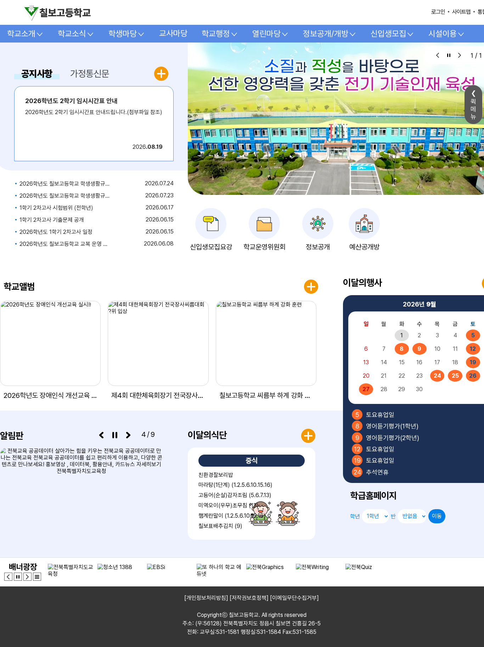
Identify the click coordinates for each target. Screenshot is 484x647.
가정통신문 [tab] (89, 73)
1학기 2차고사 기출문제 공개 (51, 219)
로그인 (438, 12)
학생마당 (122, 34)
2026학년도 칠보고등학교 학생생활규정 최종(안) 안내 (64, 183)
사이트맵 (461, 12)
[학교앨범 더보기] (311, 287)
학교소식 (72, 34)
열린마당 (266, 34)
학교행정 (216, 34)
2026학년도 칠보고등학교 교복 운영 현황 (64, 244)
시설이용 (442, 34)
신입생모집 (388, 34)
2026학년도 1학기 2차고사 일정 (55, 232)
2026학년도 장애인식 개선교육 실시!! (50, 395)
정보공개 (318, 247)
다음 (460, 55)
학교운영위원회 (264, 247)
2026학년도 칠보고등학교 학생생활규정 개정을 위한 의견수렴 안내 (64, 195)
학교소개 (21, 34)
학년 (355, 516)
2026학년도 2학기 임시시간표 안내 (71, 101)
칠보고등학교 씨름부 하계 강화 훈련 (266, 395)
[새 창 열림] (81, 494)
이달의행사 (362, 282)
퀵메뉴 (473, 109)
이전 (438, 55)
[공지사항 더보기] (162, 74)
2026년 (419, 304)
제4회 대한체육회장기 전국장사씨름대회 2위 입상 (158, 395)
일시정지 (449, 55)
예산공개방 (364, 247)
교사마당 (173, 33)
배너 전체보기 (37, 577)
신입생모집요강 (211, 247)
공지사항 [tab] (36, 73)
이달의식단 (207, 434)
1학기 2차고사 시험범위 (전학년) (56, 207)
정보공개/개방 (325, 34)
